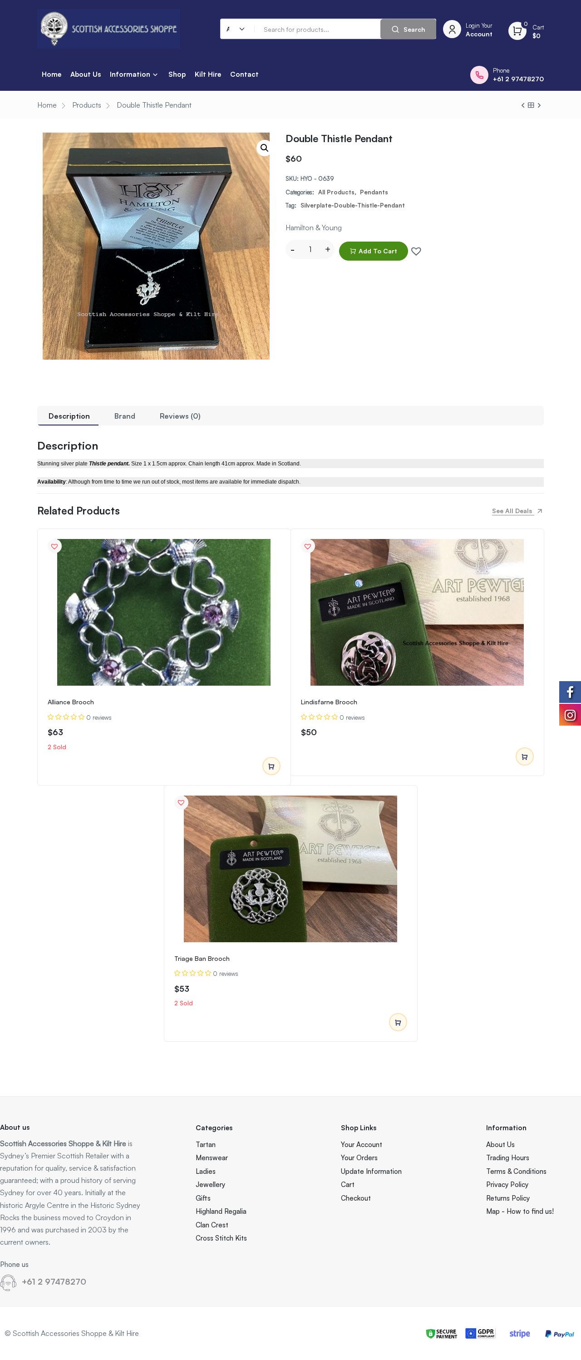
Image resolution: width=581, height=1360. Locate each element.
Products (86, 104)
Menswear (212, 1157)
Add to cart (378, 251)
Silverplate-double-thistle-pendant (352, 205)
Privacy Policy (507, 1184)
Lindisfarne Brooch (329, 702)
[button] (414, 249)
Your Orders (359, 1157)
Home (51, 74)
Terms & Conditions (516, 1171)
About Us (85, 74)
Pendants (374, 192)
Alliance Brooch (71, 702)
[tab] (69, 415)
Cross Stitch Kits (221, 1238)
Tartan (206, 1144)
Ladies (206, 1171)
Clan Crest (212, 1225)
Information (130, 74)
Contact (244, 74)
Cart (348, 1184)
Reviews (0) (180, 415)
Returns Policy (508, 1198)
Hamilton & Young (314, 227)
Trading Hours (507, 1157)
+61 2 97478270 (54, 1281)
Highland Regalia (221, 1211)
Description (69, 415)
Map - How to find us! (520, 1211)
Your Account (361, 1144)
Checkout (356, 1198)
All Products (336, 192)
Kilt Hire (208, 74)
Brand (124, 415)
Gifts (203, 1198)
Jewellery (210, 1184)
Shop (177, 74)
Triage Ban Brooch (202, 958)
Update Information (371, 1171)
